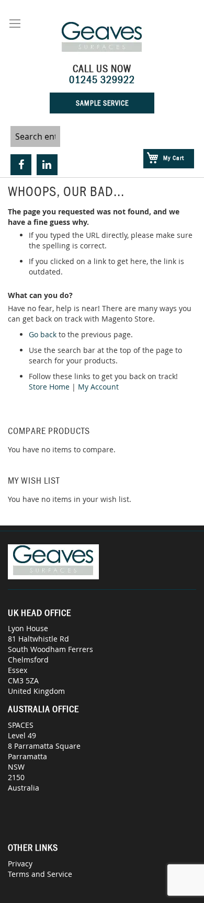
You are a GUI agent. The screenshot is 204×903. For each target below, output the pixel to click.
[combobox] (35, 136)
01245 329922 (102, 79)
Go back (42, 334)
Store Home (49, 387)
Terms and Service (40, 874)
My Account (98, 387)
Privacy (20, 863)
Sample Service (102, 103)
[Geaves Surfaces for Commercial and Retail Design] (102, 38)
